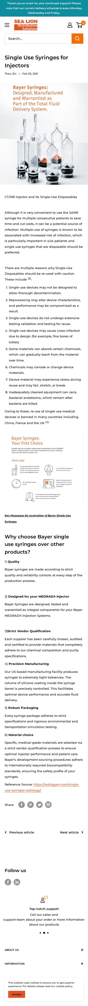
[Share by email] (48, 804)
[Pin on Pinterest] (30, 804)
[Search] (77, 38)
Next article (69, 832)
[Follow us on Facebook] (8, 882)
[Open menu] (7, 25)
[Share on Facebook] (21, 804)
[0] (79, 25)
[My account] (70, 25)
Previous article (21, 832)
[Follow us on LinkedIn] (17, 882)
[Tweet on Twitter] (39, 804)
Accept (16, 994)
